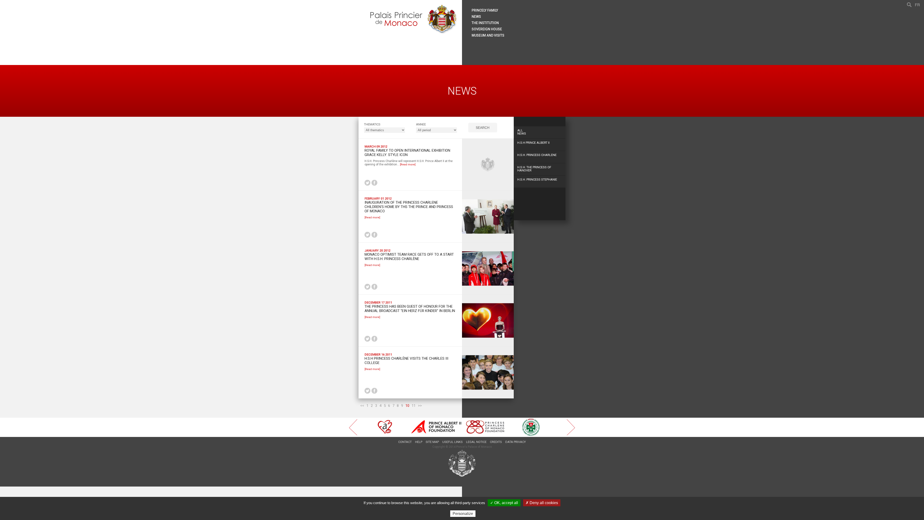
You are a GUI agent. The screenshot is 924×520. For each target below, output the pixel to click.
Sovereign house (487, 29)
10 (407, 405)
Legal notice (476, 442)
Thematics (372, 124)
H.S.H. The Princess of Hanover (534, 168)
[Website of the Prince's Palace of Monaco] (462, 463)
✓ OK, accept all (504, 503)
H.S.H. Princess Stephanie (537, 179)
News (521, 132)
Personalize (463, 514)
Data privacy (515, 442)
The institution (485, 23)
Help (418, 442)
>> (420, 405)
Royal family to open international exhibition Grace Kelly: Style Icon (407, 152)
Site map (432, 442)
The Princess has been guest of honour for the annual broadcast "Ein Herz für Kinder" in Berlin (410, 308)
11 (414, 405)
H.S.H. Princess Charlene (537, 155)
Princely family (485, 10)
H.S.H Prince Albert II (533, 142)
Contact (405, 442)
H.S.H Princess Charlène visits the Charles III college (406, 360)
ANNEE (421, 124)
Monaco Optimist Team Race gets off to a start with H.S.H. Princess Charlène (409, 256)
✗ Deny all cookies (542, 503)
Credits (496, 442)
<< (362, 405)
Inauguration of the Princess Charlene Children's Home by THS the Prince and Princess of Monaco (409, 206)
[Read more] (408, 164)
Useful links (452, 442)
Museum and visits (488, 35)
